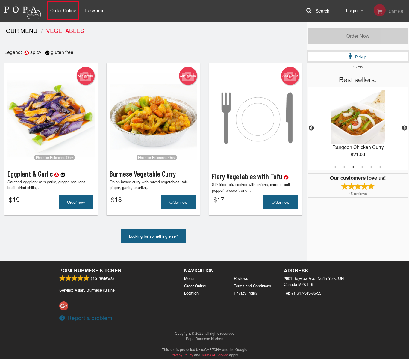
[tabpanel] (358, 128)
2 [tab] (344, 167)
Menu (189, 278)
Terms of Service (214, 354)
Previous (311, 128)
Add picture (86, 76)
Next (405, 128)
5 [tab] (371, 167)
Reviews (241, 278)
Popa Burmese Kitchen (90, 270)
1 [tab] (335, 167)
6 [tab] (380, 167)
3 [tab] (353, 167)
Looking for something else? (153, 236)
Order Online (63, 10)
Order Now (357, 35)
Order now (76, 202)
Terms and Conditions (252, 286)
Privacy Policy (245, 293)
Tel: (302, 293)
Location (94, 10)
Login (352, 10)
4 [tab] (362, 167)
